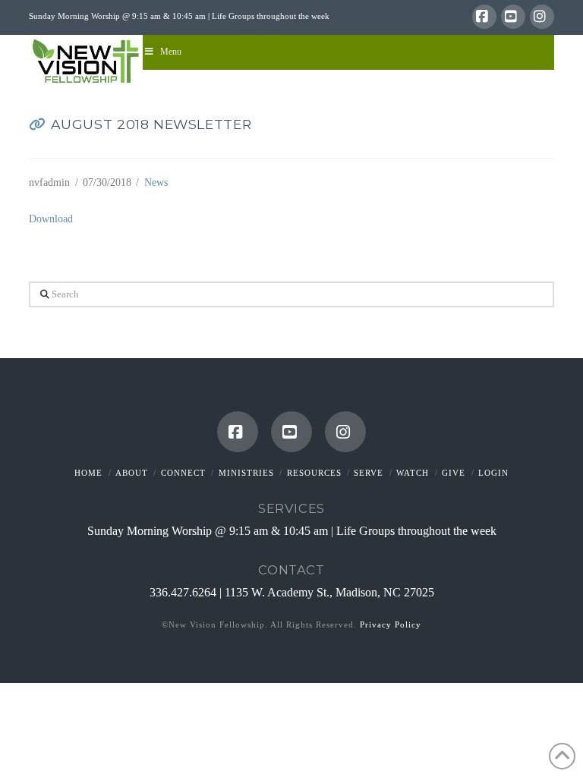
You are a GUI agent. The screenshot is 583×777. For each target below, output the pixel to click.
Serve (368, 472)
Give (453, 472)
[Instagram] (542, 17)
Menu (170, 51)
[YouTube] (513, 17)
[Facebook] (484, 17)
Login (493, 472)
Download (51, 219)
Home (88, 472)
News (156, 182)
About (131, 472)
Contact (291, 569)
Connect (183, 472)
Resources (314, 472)
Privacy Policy (390, 624)
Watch (412, 472)
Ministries (246, 472)
